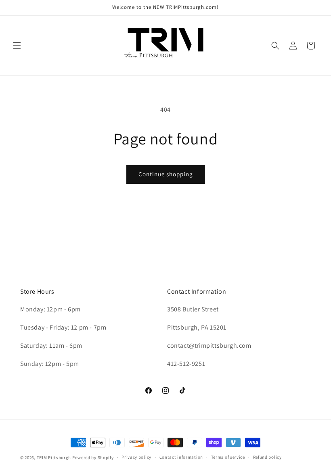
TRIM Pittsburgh (54, 457)
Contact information (181, 457)
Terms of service (228, 457)
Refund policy (267, 457)
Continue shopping (165, 174)
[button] (17, 45)
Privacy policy (136, 457)
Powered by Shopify (93, 457)
